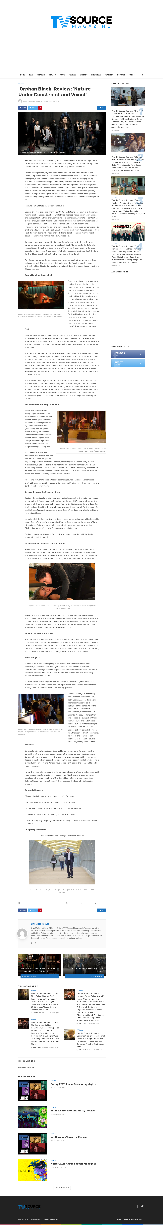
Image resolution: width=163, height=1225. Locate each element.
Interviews (96, 75)
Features (109, 75)
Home (22, 75)
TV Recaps (93, 903)
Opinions (83, 75)
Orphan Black (84, 903)
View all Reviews (61, 1188)
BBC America (74, 903)
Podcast (121, 75)
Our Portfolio (137, 1219)
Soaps (62, 75)
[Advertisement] (81, 55)
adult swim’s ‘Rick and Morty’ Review (73, 1110)
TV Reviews (102, 903)
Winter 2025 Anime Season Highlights (73, 1163)
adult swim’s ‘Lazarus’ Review (69, 1137)
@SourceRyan (93, 936)
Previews (41, 75)
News (31, 75)
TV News (34, 990)
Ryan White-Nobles (32, 101)
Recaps (52, 75)
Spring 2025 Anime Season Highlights (73, 1084)
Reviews (72, 75)
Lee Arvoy (37, 1013)
